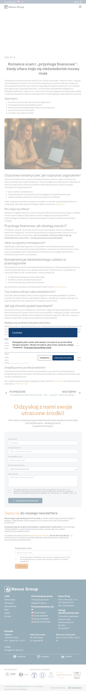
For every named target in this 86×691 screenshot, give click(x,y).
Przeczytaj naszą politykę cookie (37, 347)
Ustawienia (44, 358)
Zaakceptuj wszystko (63, 358)
